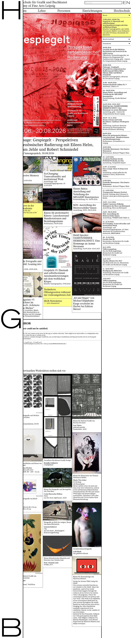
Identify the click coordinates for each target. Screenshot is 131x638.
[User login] (123, 6)
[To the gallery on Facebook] (126, 6)
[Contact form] (129, 6)
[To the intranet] (121, 6)
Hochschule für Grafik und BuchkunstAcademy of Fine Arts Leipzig (41, 4)
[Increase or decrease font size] (118, 6)
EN (126, 2)
